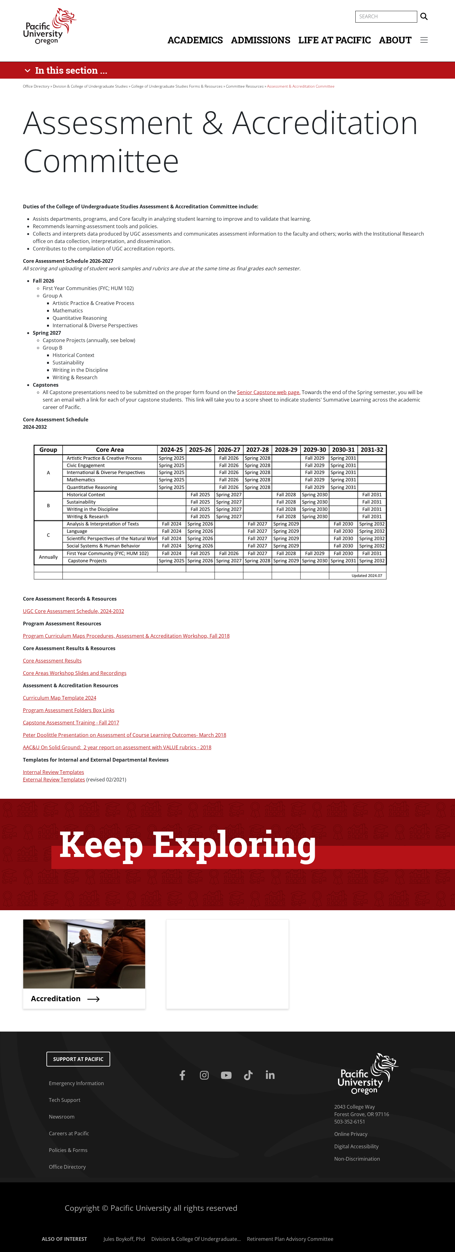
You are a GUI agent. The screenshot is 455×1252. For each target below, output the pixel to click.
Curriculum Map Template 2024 (59, 697)
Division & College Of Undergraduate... (196, 1239)
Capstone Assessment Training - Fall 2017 (71, 722)
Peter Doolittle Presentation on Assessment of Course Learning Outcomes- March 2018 (124, 735)
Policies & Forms (68, 1150)
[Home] (50, 25)
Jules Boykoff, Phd (124, 1239)
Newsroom (62, 1116)
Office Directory (36, 86)
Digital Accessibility (356, 1146)
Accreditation (57, 998)
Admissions (260, 40)
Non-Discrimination (357, 1158)
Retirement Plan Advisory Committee (290, 1239)
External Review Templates (54, 779)
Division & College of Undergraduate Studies (90, 86)
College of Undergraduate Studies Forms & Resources (177, 86)
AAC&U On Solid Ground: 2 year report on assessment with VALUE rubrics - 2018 (117, 747)
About (395, 40)
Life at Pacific (334, 40)
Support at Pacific (78, 1059)
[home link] (368, 1073)
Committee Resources (245, 86)
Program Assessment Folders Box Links (69, 710)
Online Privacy (350, 1134)
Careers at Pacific (69, 1133)
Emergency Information (76, 1083)
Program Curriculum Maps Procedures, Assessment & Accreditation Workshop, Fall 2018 (126, 636)
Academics (195, 40)
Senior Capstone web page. (269, 392)
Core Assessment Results (52, 660)
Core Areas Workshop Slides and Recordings (75, 673)
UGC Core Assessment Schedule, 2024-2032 (73, 611)
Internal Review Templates (53, 772)
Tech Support (64, 1100)
